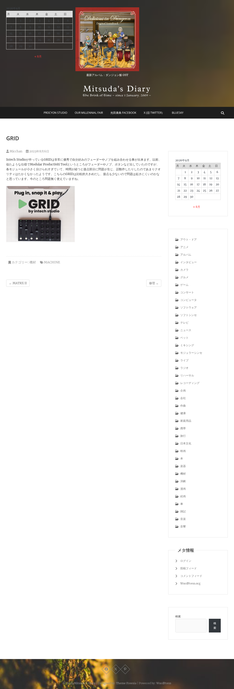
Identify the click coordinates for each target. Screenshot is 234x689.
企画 (183, 390)
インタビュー (188, 262)
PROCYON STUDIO (55, 113)
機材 (32, 262)
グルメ (184, 277)
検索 (178, 616)
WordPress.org (190, 583)
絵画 (183, 496)
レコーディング (189, 383)
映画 (183, 451)
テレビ (184, 322)
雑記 (183, 511)
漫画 (183, 488)
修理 (154, 283)
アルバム (185, 254)
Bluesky (177, 113)
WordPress (163, 683)
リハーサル (187, 375)
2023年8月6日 (39, 151)
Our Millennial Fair (89, 113)
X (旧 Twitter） (154, 113)
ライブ (184, 360)
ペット (184, 337)
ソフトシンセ (188, 315)
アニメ (184, 247)
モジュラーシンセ (191, 352)
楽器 (183, 466)
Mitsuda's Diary (85, 683)
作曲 (183, 405)
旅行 (183, 436)
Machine (52, 262)
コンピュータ (188, 300)
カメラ (184, 269)
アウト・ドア (188, 239)
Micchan (15, 151)
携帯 (183, 428)
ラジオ (184, 368)
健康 (183, 413)
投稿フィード (188, 568)
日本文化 (185, 443)
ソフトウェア (188, 307)
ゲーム (184, 284)
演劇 (183, 481)
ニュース (185, 330)
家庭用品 (185, 420)
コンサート (187, 292)
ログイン (185, 560)
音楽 (183, 519)
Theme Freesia (126, 683)
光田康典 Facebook (123, 113)
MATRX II (18, 283)
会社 (183, 398)
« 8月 (38, 56)
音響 (183, 526)
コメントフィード (191, 576)
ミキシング (187, 345)
